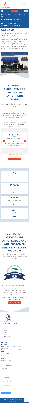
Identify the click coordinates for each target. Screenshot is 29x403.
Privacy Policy (22, 399)
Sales (4, 332)
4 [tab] (13, 155)
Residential (6, 328)
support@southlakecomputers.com (11, 25)
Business (5, 327)
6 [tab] (16, 155)
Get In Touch (6, 393)
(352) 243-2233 (5, 353)
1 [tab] (9, 155)
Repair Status (14, 11)
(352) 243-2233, (12, 24)
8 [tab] (19, 155)
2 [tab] (11, 155)
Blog (4, 334)
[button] (4, 141)
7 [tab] (17, 155)
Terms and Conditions (15, 401)
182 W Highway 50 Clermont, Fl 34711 (12, 346)
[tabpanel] (14, 140)
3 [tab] (12, 155)
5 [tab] (15, 155)
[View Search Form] (2, 11)
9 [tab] (20, 155)
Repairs (5, 330)
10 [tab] (21, 155)
